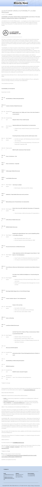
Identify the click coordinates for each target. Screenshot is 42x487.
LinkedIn (7, 446)
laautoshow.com (5, 448)
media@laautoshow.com (18, 442)
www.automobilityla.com (29, 389)
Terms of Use (37, 485)
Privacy (32, 485)
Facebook (17, 446)
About (29, 485)
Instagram (12, 446)
